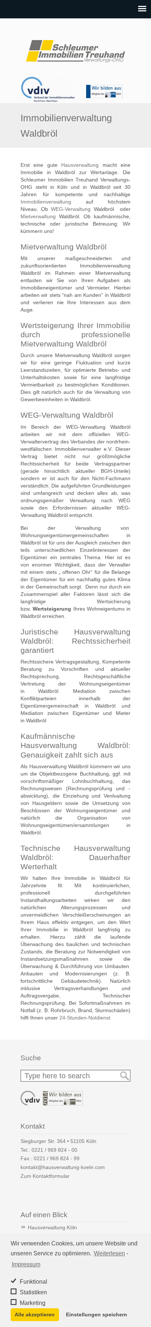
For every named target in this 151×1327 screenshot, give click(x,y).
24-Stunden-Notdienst (84, 1018)
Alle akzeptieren (35, 1314)
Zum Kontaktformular (45, 1176)
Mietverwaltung (38, 216)
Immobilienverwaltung (46, 202)
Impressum (26, 1264)
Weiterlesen (109, 1253)
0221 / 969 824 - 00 (54, 1150)
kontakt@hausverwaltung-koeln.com (63, 1167)
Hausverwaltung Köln (52, 1227)
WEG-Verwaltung (71, 209)
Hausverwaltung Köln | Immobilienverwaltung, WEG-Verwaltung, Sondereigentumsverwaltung (75, 48)
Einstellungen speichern (96, 1314)
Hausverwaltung (80, 165)
